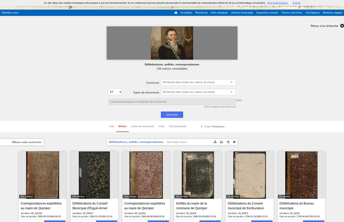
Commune (152, 82)
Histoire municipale (242, 12)
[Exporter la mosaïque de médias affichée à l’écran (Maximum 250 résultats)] (215, 142)
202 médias (26, 196)
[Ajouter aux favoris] (234, 142)
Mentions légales (332, 12)
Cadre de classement (142, 126)
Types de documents (146, 92)
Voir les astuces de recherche (220, 106)
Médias (122, 126)
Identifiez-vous (10, 12)
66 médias (233, 196)
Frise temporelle (177, 126)
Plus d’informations (277, 3)
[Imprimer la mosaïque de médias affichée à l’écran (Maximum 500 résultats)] (221, 142)
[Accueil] (176, 13)
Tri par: (214, 126)
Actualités (186, 12)
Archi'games (313, 12)
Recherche (201, 12)
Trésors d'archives (291, 12)
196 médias (78, 196)
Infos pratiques (219, 12)
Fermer (296, 3)
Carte (161, 126)
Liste (111, 126)
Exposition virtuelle (267, 12)
